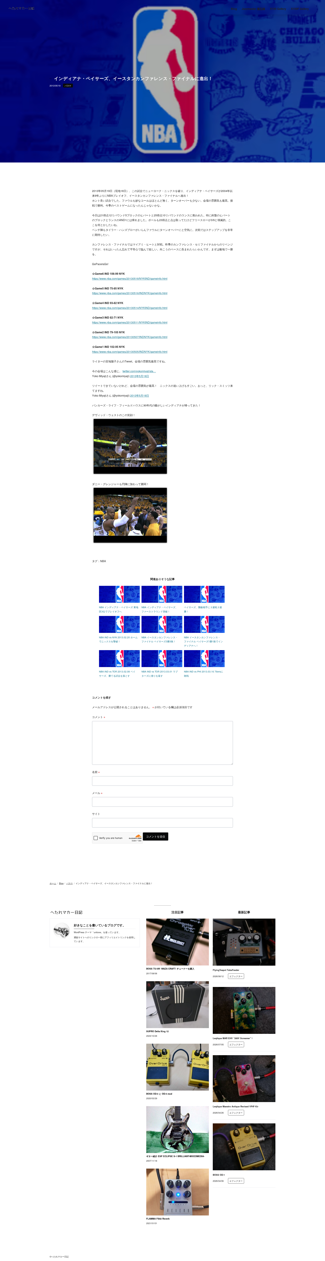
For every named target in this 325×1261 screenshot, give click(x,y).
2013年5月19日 (139, 376)
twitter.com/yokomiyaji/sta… (139, 371)
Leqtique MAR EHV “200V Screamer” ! (232, 1038)
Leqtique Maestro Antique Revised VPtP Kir (235, 1106)
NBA (103, 561)
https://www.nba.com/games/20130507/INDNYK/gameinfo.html (129, 337)
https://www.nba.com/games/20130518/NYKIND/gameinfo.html (129, 278)
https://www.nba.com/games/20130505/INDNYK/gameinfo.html (129, 352)
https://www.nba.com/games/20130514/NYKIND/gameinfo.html (129, 308)
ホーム (53, 883)
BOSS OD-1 (219, 1174)
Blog (61, 883)
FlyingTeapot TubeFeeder (226, 970)
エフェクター (236, 976)
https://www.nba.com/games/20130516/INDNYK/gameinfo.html (129, 293)
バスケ (68, 85)
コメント (98, 717)
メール (97, 793)
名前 (96, 772)
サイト (96, 814)
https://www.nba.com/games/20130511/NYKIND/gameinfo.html (129, 322)
